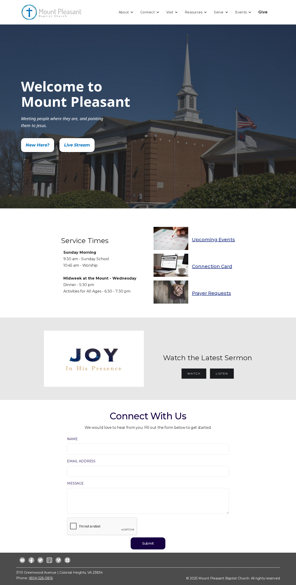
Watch (193, 373)
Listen (222, 373)
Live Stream (77, 145)
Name (72, 439)
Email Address (81, 461)
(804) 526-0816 (41, 578)
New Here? (37, 145)
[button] (126, 12)
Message (75, 483)
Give (263, 12)
